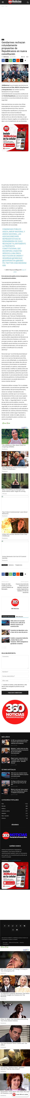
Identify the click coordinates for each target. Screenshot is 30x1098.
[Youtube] (17, 929)
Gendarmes (11, 565)
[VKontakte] (24, 925)
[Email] (21, 60)
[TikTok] (16, 925)
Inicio (3, 6)
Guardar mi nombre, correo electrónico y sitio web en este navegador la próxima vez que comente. (14, 686)
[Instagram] (8, 925)
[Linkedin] (14, 60)
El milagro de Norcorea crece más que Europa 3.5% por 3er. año (18, 783)
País (6, 6)
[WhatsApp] (10, 60)
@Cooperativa (9, 261)
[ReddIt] (18, 60)
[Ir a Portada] (15, 835)
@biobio (19, 261)
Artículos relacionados (8, 616)
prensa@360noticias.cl (15, 860)
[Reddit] (12, 925)
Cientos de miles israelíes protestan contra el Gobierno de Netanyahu (7, 586)
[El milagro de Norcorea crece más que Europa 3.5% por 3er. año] (6, 783)
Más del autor (19, 616)
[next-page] (5, 648)
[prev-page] (3, 648)
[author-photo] (15, 606)
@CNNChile (17, 258)
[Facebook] (3, 60)
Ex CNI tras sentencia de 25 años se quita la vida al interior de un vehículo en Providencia (19, 742)
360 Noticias (6, 56)
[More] (25, 60)
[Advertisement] (15, 23)
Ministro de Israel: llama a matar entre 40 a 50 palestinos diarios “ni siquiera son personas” (19, 791)
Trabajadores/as (18, 565)
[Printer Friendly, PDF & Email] (6, 424)
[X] (6, 60)
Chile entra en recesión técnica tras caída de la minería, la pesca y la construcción (19, 774)
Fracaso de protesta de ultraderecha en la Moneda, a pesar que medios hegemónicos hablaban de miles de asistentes (22, 588)
